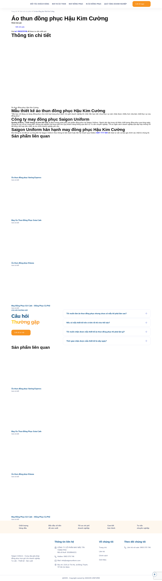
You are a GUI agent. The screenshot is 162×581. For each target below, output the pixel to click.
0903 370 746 (69, 556)
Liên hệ (102, 551)
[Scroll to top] (154, 574)
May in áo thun (59, 4)
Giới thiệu (102, 560)
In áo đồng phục (93, 4)
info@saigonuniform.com (71, 560)
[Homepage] (17, 4)
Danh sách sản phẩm (25, 11)
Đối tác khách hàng (39, 4)
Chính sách (103, 556)
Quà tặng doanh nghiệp (115, 4)
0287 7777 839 (102, 133)
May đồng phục (76, 4)
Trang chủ (103, 547)
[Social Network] (129, 552)
